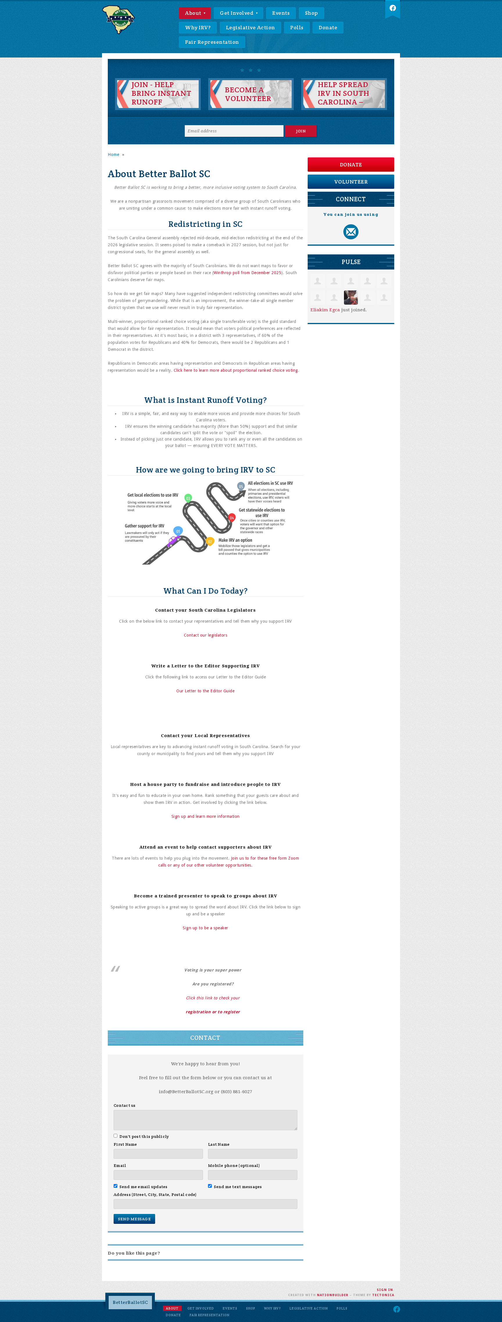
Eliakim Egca (325, 309)
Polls (297, 27)
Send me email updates (143, 1186)
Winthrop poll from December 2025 (247, 272)
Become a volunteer (248, 94)
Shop (311, 13)
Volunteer (351, 181)
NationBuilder (332, 1295)
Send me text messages (238, 1186)
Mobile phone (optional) (234, 1165)
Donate (328, 27)
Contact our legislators (205, 635)
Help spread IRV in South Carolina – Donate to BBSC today (343, 102)
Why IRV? (198, 27)
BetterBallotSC (130, 1302)
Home (113, 154)
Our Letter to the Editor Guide (205, 691)
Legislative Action (250, 27)
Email (120, 1165)
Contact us (125, 1105)
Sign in (385, 1290)
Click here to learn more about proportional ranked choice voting (236, 370)
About (193, 13)
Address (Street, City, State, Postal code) (155, 1194)
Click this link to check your (213, 998)
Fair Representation (212, 42)
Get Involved (237, 13)
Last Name (219, 1144)
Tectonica (383, 1295)
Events (281, 13)
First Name (125, 1144)
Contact (205, 1038)
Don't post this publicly (144, 1136)
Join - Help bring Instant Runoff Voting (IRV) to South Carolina (161, 106)
